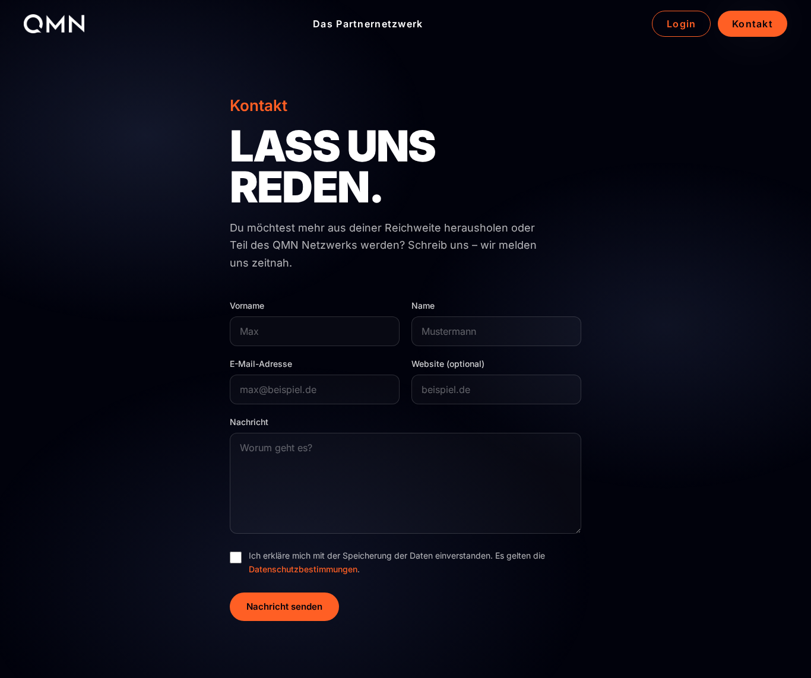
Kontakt (752, 24)
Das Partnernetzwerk (368, 24)
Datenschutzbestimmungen (303, 569)
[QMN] (54, 23)
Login (681, 24)
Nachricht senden (284, 606)
